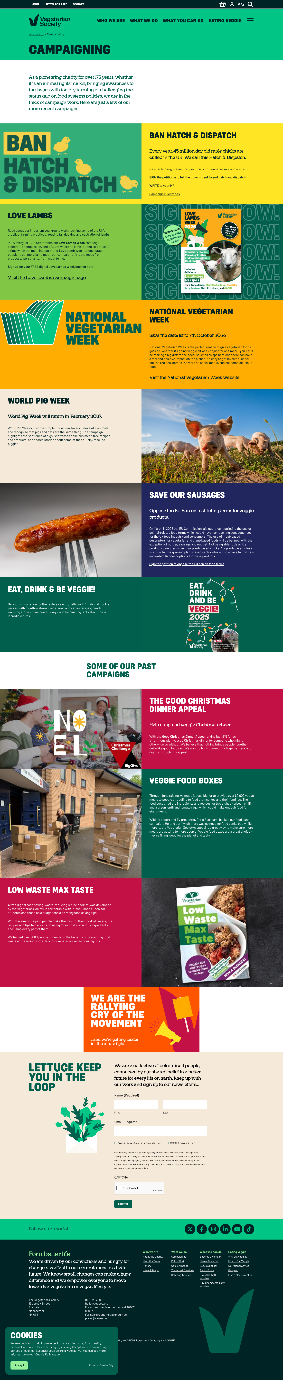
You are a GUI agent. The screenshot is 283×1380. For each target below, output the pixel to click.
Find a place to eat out (241, 1274)
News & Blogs (151, 1270)
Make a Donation (209, 1261)
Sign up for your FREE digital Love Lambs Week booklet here (50, 266)
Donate (78, 4)
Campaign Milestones (164, 194)
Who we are (111, 21)
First (117, 1112)
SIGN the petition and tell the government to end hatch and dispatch (197, 177)
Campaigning (178, 1256)
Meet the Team (151, 1261)
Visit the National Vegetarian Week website (194, 377)
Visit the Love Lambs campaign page (47, 278)
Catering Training (181, 1274)
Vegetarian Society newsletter (139, 1143)
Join (35, 4)
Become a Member (210, 1256)
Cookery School (180, 1265)
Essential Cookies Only (101, 1365)
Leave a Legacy (208, 1265)
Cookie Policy (44, 1354)
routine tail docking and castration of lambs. (79, 234)
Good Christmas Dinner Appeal (183, 736)
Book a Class (207, 1270)
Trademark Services (182, 1270)
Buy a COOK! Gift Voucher (209, 1276)
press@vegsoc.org (97, 1318)
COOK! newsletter (182, 1143)
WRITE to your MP (161, 185)
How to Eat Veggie (238, 1261)
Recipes (233, 1270)
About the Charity (153, 1256)
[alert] (61, 1351)
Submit (123, 1204)
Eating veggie (225, 21)
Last (165, 1112)
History (147, 1265)
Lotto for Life (56, 4)
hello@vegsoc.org (96, 1303)
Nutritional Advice (238, 1265)
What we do (144, 21)
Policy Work (177, 1261)
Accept (19, 1365)
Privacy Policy (172, 1164)
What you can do (183, 21)
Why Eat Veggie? (237, 1256)
